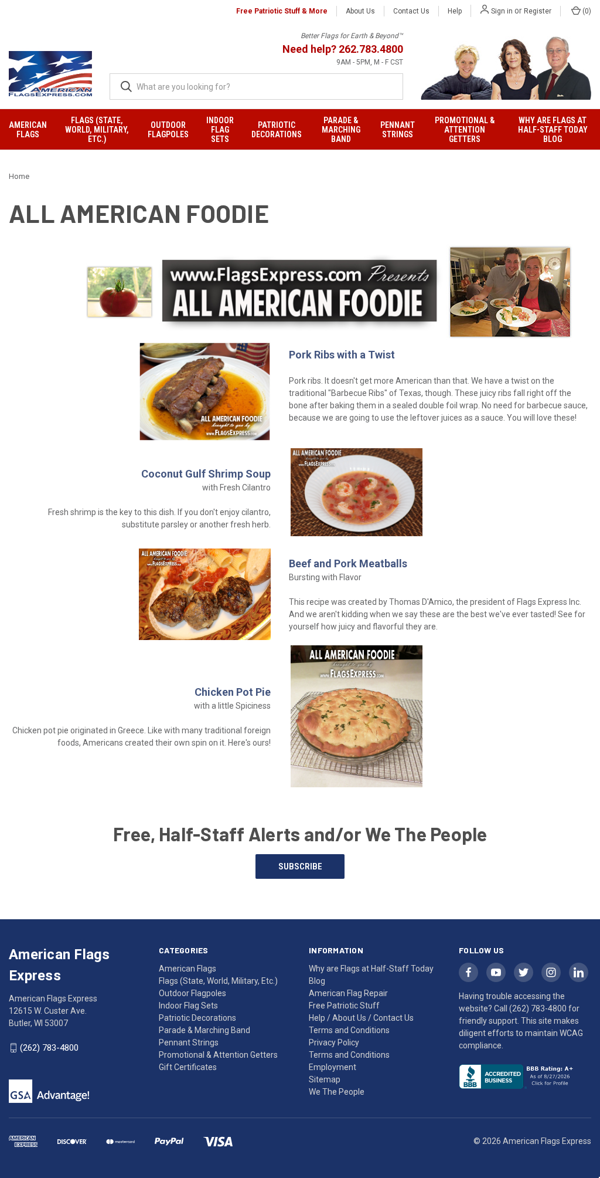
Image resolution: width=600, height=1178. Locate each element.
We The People (336, 1091)
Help (455, 11)
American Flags (28, 129)
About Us (360, 11)
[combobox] (256, 86)
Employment (332, 1067)
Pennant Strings (397, 129)
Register (537, 11)
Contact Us (411, 11)
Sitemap (324, 1079)
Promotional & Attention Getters (465, 130)
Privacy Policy (334, 1042)
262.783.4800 (371, 49)
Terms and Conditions (349, 1054)
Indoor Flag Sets (220, 130)
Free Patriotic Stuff (344, 1005)
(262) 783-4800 (49, 1047)
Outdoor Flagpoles (168, 129)
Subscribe (300, 866)
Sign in (502, 11)
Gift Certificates (188, 1067)
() (586, 11)
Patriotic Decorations (276, 129)
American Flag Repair (348, 993)
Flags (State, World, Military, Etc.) (97, 130)
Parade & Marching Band (341, 130)
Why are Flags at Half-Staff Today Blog (553, 130)
